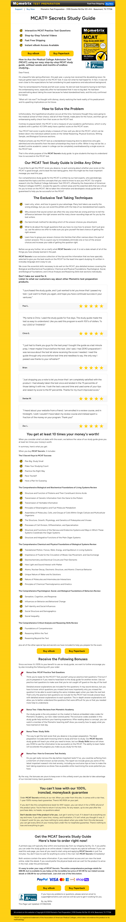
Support (18, 9)
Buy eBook (33, 53)
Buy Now (109, 4)
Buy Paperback (61, 53)
